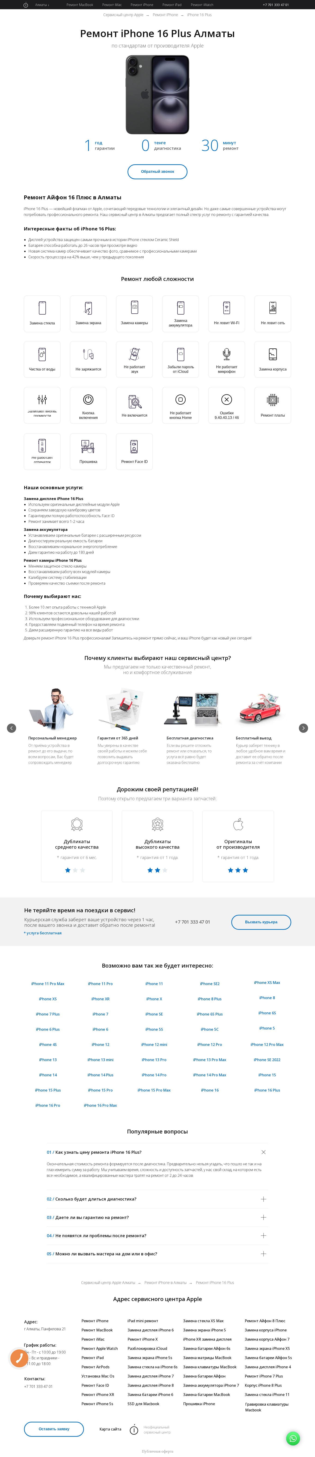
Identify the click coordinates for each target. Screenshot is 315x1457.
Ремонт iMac (92, 1339)
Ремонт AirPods (95, 1366)
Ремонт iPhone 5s (97, 1403)
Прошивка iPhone (199, 1403)
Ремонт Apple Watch (99, 1348)
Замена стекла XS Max (203, 1320)
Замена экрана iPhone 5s (150, 1357)
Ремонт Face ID (95, 1385)
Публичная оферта (157, 1451)
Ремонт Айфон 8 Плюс (265, 1320)
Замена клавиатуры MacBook (210, 1366)
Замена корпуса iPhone (266, 1330)
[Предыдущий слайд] (11, 728)
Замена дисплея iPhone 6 (151, 1330)
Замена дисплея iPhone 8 (151, 1385)
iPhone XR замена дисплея (207, 1339)
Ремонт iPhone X (143, 1339)
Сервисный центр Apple (123, 15)
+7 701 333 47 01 (276, 5)
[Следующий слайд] (303, 728)
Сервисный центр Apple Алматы (108, 1282)
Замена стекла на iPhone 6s (153, 1366)
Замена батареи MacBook (206, 1394)
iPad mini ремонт (143, 1320)
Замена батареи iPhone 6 (150, 1394)
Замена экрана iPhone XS (267, 1348)
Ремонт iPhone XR (97, 1394)
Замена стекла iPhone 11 (267, 1394)
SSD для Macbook (143, 1403)
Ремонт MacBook (97, 1330)
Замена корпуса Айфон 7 (267, 1339)
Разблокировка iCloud (147, 1348)
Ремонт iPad (92, 1357)
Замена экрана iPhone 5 (204, 1330)
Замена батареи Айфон (204, 1376)
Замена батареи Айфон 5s (268, 1357)
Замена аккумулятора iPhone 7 (211, 1385)
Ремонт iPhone (165, 15)
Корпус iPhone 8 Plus (263, 1385)
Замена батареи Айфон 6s (206, 1348)
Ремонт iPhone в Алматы (165, 1282)
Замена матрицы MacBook (207, 1357)
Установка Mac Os (97, 1376)
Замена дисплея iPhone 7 (151, 1376)
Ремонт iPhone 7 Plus (264, 1376)
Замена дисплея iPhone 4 (268, 1366)
